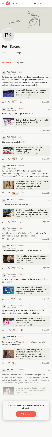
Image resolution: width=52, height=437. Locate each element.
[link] (26, 87)
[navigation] (3, 3)
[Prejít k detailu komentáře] (3, 102)
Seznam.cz (38, 3)
